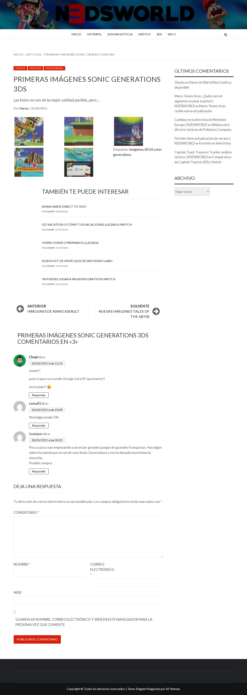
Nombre (22, 564)
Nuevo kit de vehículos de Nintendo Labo (77, 261)
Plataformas (54, 68)
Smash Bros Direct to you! (64, 206)
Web (17, 592)
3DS (159, 34)
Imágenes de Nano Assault (53, 308)
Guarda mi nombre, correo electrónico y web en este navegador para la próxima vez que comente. (83, 622)
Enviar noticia (120, 34)
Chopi (50, 211)
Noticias (35, 68)
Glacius (24, 108)
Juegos (20, 68)
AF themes (173, 689)
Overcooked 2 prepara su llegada (70, 242)
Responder (39, 395)
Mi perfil (94, 34)
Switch (144, 34)
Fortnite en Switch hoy (215, 143)
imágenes (136, 149)
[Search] (225, 35)
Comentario (26, 512)
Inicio (76, 34)
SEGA (149, 149)
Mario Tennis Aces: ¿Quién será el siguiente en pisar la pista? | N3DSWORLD (198, 101)
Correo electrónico (99, 569)
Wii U (172, 34)
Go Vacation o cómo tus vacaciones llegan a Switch (87, 224)
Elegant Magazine (148, 689)
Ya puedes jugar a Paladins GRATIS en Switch (79, 279)
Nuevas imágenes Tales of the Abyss (124, 311)
